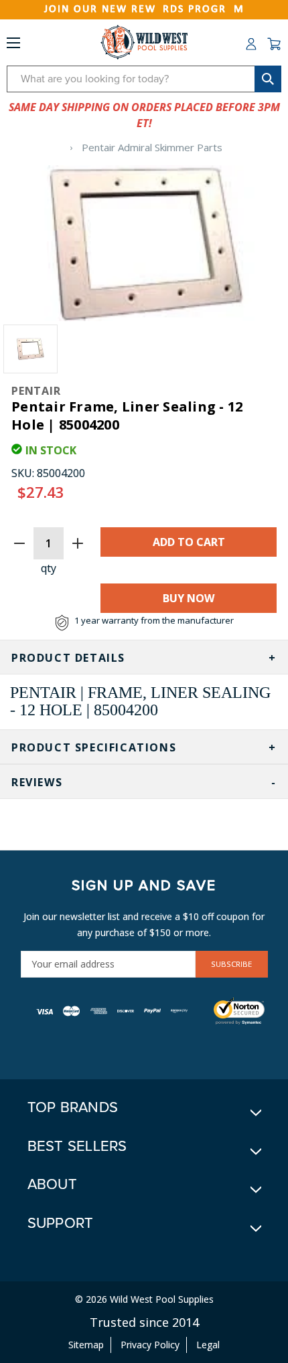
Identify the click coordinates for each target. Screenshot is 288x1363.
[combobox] (144, 79)
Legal (208, 1344)
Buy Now (188, 598)
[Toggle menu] (13, 45)
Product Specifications (93, 747)
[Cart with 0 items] (274, 44)
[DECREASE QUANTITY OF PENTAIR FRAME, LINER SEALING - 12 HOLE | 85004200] (19, 543)
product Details (68, 657)
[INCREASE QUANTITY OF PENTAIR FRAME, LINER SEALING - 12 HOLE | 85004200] (78, 543)
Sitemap (86, 1344)
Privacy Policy (150, 1344)
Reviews (36, 782)
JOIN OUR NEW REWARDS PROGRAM (144, 9)
